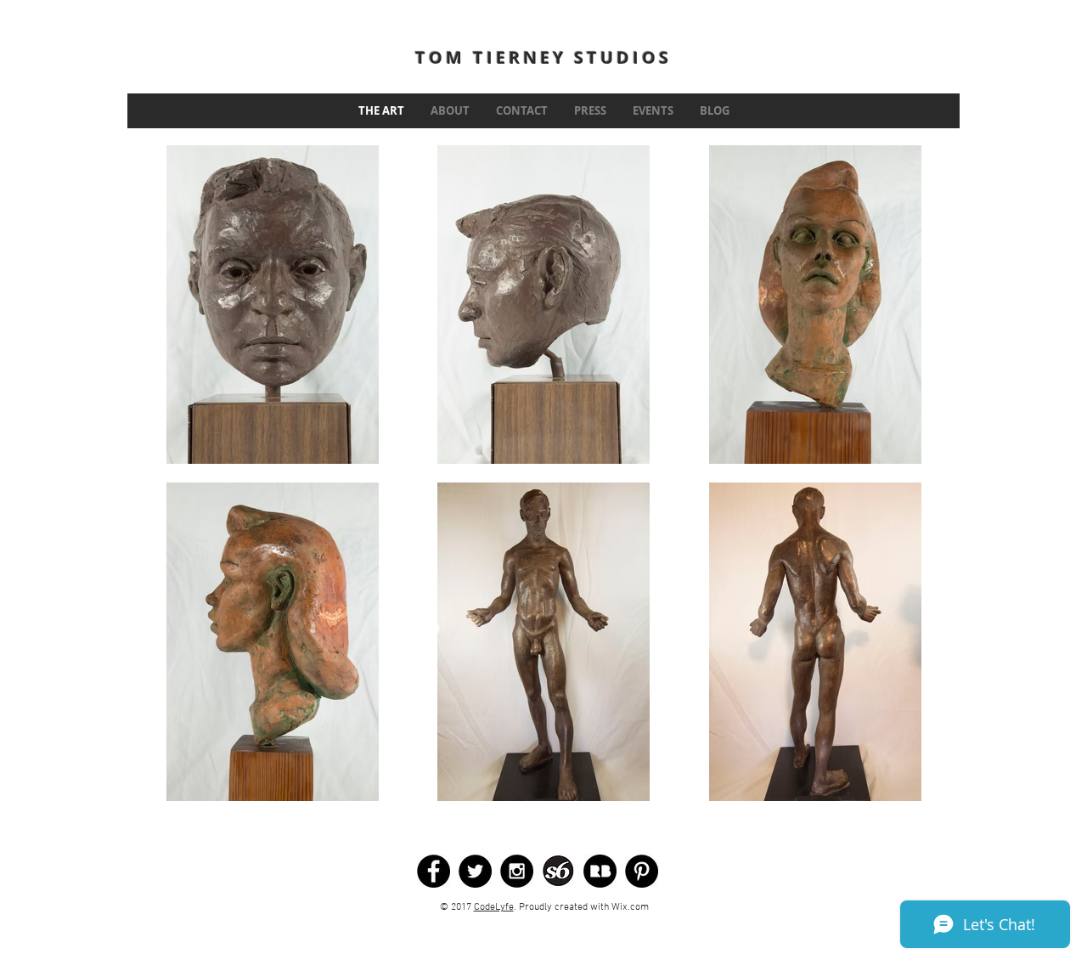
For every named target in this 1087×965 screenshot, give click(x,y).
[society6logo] (558, 871)
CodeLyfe (494, 907)
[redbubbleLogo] (600, 871)
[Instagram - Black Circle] (516, 871)
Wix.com (630, 907)
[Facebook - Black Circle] (433, 871)
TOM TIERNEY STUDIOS (543, 57)
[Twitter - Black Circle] (475, 871)
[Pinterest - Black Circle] (641, 871)
